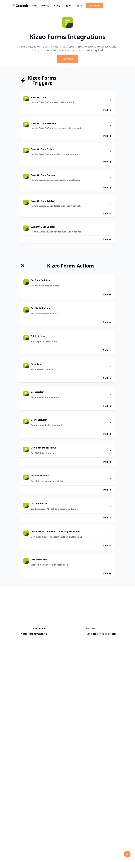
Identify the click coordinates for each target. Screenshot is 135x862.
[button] (67, 59)
